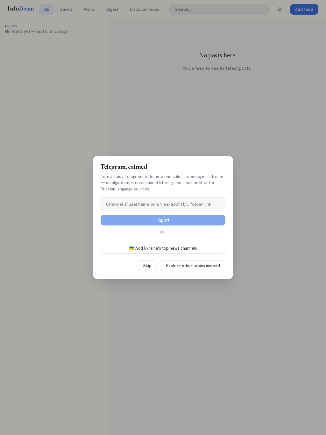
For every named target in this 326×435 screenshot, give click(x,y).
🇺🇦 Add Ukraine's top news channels (163, 248)
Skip (147, 265)
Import (163, 220)
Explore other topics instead (193, 265)
